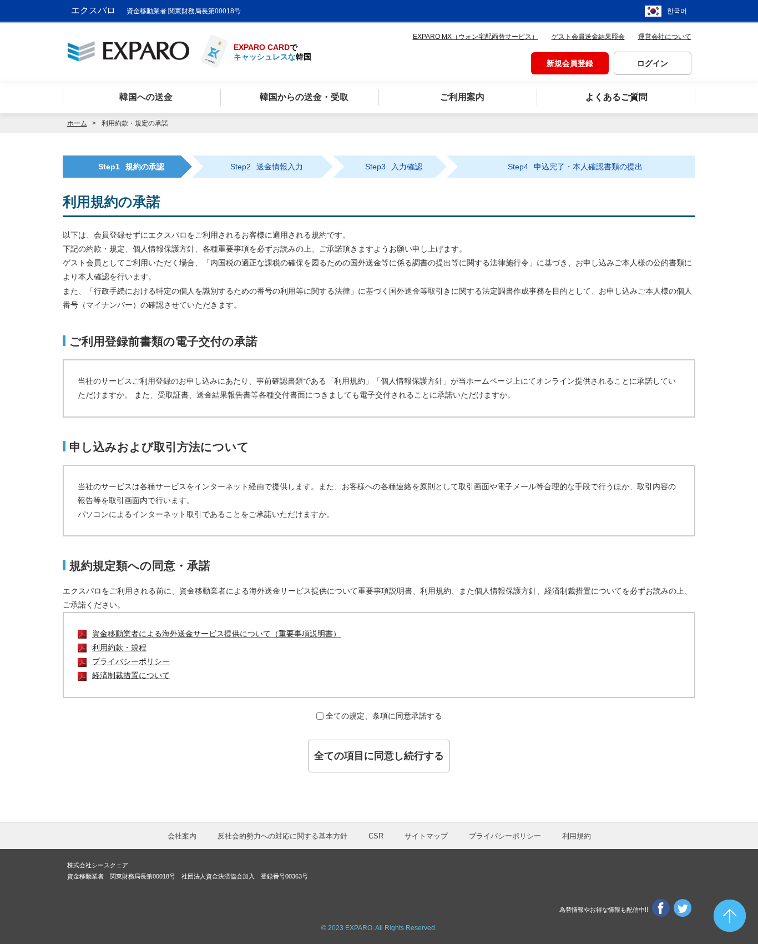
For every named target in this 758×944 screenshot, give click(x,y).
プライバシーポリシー (131, 661)
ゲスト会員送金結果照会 (588, 37)
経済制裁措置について (131, 675)
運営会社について (664, 37)
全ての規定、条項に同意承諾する (384, 715)
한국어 (677, 11)
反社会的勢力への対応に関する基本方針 (282, 836)
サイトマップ (426, 836)
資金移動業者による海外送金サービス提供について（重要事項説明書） (216, 633)
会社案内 (182, 836)
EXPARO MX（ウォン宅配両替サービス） (475, 37)
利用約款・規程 (119, 647)
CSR (375, 836)
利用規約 (576, 836)
